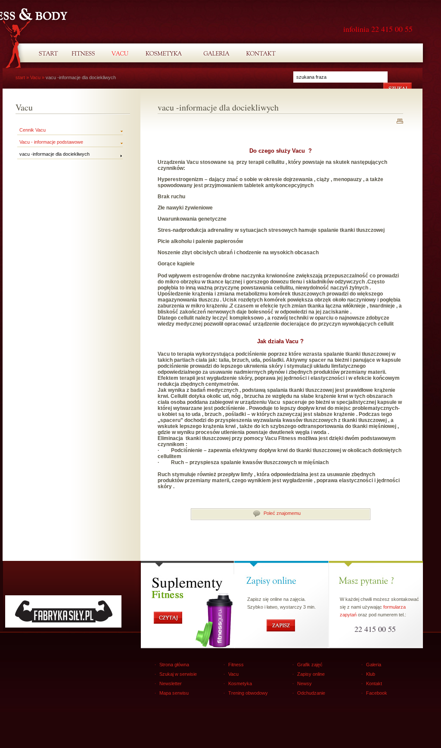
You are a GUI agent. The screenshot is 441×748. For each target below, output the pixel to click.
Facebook (376, 693)
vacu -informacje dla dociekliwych (54, 154)
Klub (370, 674)
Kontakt (374, 683)
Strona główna (174, 664)
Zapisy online (311, 674)
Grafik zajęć (310, 664)
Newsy (304, 683)
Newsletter (170, 683)
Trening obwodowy (248, 693)
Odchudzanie (311, 693)
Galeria (373, 664)
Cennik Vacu (32, 129)
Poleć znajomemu (282, 513)
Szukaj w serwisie (178, 674)
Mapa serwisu (174, 693)
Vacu (35, 77)
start (20, 77)
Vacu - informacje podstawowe (51, 142)
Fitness (236, 664)
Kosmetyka (240, 683)
